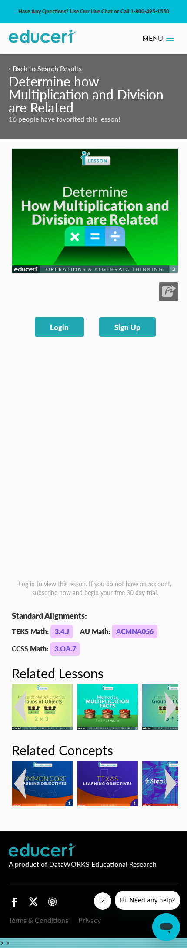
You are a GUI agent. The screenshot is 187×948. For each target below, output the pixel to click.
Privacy (89, 920)
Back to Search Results (45, 68)
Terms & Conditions (38, 920)
